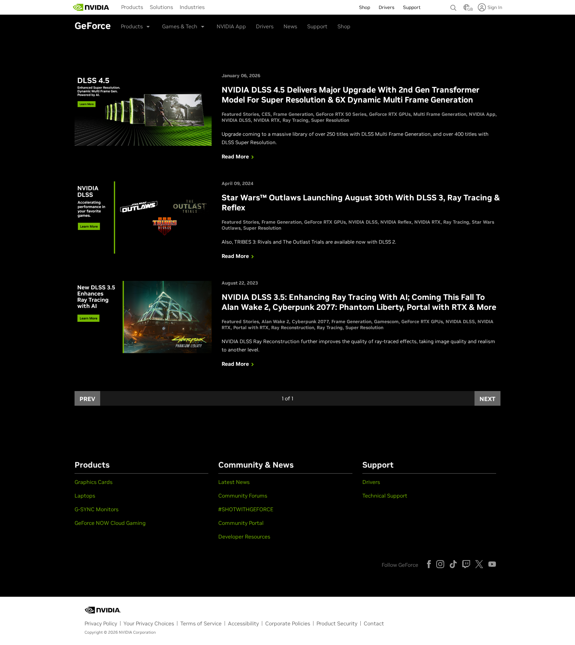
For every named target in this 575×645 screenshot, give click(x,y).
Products (132, 7)
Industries (192, 7)
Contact (374, 623)
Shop (343, 26)
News (290, 26)
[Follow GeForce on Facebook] (429, 564)
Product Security (336, 623)
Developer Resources (244, 536)
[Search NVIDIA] (454, 6)
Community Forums (242, 495)
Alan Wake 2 (275, 321)
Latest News (234, 482)
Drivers (265, 26)
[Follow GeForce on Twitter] (479, 564)
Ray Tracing (295, 120)
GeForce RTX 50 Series (341, 114)
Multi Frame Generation (439, 114)
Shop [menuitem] (364, 7)
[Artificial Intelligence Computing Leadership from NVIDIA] (91, 7)
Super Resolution (330, 120)
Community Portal (241, 523)
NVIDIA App (231, 26)
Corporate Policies (287, 623)
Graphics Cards (93, 482)
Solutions (161, 7)
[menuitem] (132, 6)
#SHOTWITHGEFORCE (245, 509)
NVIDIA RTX (267, 120)
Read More (235, 156)
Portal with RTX (251, 327)
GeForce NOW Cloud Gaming (110, 523)
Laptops (85, 495)
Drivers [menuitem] (386, 7)
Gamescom (386, 321)
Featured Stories (240, 114)
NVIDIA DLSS (236, 120)
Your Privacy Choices (148, 623)
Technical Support (384, 495)
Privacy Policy (101, 623)
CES (266, 114)
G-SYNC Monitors (96, 509)
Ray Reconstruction (292, 327)
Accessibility (243, 623)
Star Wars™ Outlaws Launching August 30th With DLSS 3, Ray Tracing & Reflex (361, 202)
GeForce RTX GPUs (390, 114)
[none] (454, 4)
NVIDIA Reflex (396, 222)
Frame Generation (293, 114)
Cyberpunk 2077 (310, 321)
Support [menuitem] (412, 7)
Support (317, 26)
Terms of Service (201, 623)
